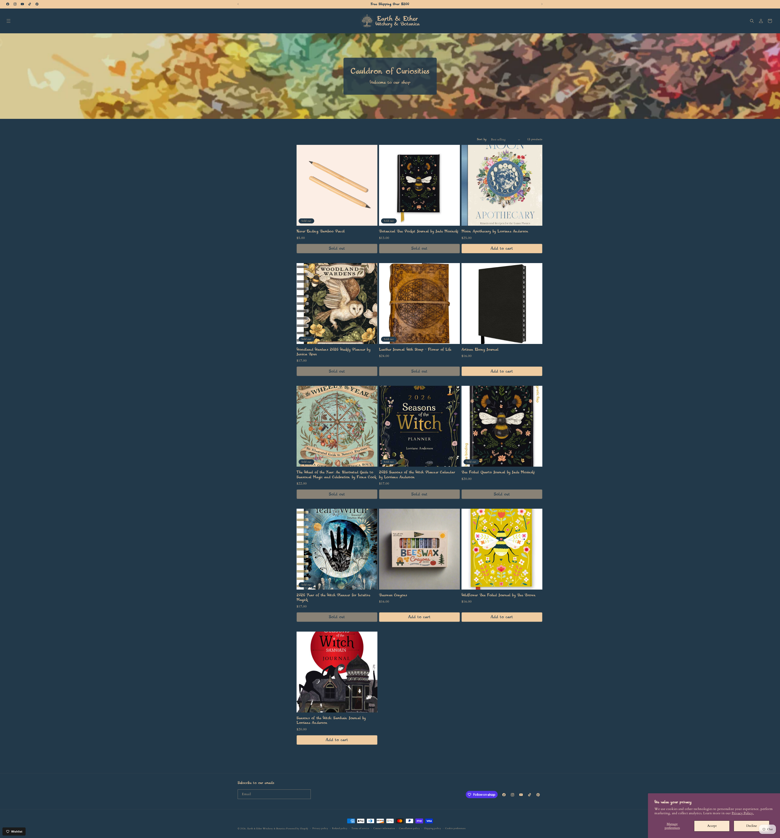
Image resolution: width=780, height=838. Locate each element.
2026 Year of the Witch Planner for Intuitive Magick (333, 597)
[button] (8, 20)
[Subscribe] (306, 794)
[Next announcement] (541, 4)
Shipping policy (432, 828)
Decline (751, 826)
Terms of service (360, 828)
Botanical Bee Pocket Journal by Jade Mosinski (418, 231)
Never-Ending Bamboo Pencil (321, 231)
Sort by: (482, 139)
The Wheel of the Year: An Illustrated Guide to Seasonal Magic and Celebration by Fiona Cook (336, 474)
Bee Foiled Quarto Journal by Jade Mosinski (498, 472)
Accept (712, 826)
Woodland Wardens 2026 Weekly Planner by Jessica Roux (333, 352)
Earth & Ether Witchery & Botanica (266, 828)
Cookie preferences (455, 828)
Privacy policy (320, 828)
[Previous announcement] (238, 4)
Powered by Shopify (297, 828)
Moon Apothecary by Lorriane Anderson (495, 231)
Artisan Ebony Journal (480, 350)
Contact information (384, 828)
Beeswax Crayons (393, 595)
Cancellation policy (409, 828)
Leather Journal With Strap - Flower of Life (415, 350)
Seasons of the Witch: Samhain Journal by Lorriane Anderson (331, 720)
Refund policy (339, 828)
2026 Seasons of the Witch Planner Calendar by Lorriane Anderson (417, 474)
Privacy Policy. (743, 813)
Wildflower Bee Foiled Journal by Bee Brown (499, 595)
